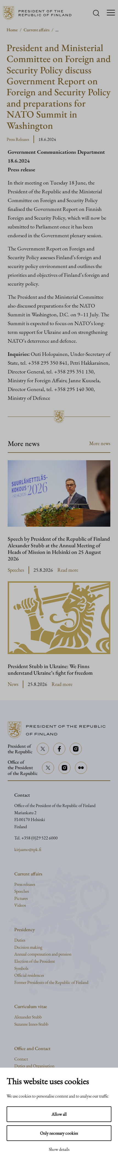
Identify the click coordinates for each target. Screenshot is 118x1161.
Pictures (21, 898)
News (13, 684)
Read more (67, 570)
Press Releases (18, 139)
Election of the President (34, 961)
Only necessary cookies (59, 1133)
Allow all (59, 1114)
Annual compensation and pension (42, 954)
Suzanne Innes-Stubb (31, 1024)
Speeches (16, 570)
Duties (19, 940)
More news (99, 443)
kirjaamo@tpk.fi (27, 849)
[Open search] (96, 13)
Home (12, 30)
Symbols (21, 968)
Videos (20, 905)
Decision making (28, 947)
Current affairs (36, 30)
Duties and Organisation (34, 1066)
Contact (21, 1059)
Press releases (24, 884)
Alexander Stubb (28, 1017)
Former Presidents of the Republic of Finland (51, 982)
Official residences (29, 975)
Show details (59, 1149)
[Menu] (111, 13)
